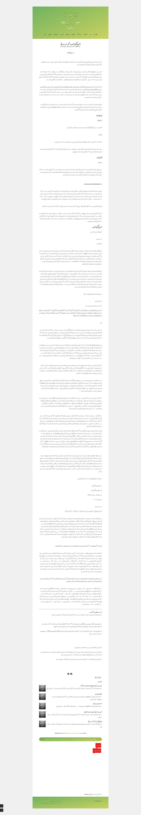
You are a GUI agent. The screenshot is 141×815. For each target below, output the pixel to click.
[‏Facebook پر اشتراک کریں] (96, 677)
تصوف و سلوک (56, 35)
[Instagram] (98, 801)
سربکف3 (68, 46)
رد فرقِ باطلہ (73, 35)
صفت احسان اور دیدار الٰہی (97, 704)
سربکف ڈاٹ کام (46, 803)
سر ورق (95, 35)
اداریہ (90, 35)
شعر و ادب (61, 35)
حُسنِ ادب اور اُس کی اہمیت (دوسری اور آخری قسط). (93, 712)
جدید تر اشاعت (42, 739)
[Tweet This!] (68, 674)
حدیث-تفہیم (79, 35)
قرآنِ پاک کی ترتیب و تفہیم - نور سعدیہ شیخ (70, 44)
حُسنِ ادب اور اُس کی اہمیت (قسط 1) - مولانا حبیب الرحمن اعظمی (91, 686)
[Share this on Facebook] (71, 674)
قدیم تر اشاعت (98, 739)
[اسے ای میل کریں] (100, 677)
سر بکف (71, 22)
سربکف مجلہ (51, 801)
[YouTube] (96, 801)
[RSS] (95, 801)
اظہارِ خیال (49, 35)
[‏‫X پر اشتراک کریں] (97, 677)
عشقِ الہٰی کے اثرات (98, 694)
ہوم (70, 739)
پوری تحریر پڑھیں (49, 689)
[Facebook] (101, 801)
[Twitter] (100, 801)
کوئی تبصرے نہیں (63, 46)
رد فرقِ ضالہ (67, 35)
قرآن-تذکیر (85, 35)
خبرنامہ (45, 35)
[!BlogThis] (99, 677)
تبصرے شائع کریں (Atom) (89, 794)
